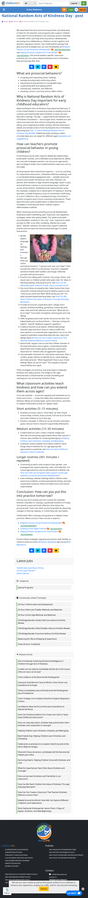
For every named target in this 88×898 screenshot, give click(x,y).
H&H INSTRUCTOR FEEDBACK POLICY (62, 852)
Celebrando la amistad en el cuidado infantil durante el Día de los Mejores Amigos (43, 745)
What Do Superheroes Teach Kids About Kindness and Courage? (41, 769)
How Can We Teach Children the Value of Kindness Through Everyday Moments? (44, 299)
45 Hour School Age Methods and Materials (37, 615)
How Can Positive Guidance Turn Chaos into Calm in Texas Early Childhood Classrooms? (43, 716)
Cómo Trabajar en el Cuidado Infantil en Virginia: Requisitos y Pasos (43, 700)
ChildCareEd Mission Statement (17, 861)
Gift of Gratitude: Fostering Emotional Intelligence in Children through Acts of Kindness (40, 662)
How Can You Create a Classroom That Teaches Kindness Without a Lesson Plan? (42, 793)
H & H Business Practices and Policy (19, 858)
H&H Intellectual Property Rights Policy (21, 874)
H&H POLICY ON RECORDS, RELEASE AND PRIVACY (66, 855)
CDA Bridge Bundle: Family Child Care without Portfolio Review (41, 621)
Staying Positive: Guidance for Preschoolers (39, 52)
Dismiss (44, 889)
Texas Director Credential (29, 644)
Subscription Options (13, 852)
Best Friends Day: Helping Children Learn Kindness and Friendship (41, 737)
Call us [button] (7, 893)
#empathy (52, 542)
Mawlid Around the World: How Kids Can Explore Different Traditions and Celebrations (43, 801)
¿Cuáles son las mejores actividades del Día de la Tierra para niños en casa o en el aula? (44, 670)
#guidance (21, 544)
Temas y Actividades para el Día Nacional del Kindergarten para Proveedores (43, 691)
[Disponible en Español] (52, 49)
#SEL (69, 542)
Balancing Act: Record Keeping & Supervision (37, 639)
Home (6, 22)
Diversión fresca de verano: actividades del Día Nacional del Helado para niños (43, 753)
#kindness (42, 542)
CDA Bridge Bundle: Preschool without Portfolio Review (42, 633)
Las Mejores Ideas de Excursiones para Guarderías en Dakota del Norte (41, 708)
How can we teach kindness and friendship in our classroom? (39, 777)
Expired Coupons (11, 866)
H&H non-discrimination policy (17, 880)
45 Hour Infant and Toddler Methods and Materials (40, 609)
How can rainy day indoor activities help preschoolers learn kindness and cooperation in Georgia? (43, 724)
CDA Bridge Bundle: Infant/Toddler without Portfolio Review (44, 628)
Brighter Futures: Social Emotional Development (41, 523)
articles (15, 22)
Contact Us (53, 877)
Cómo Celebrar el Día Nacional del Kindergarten (38, 677)
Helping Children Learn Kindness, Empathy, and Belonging (43, 730)
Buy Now (62, 50)
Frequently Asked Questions (16, 855)
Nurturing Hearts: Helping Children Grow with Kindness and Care (44, 761)
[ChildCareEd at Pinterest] (83, 889)
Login (71, 10)
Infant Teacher (23, 573)
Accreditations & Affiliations (16, 849)
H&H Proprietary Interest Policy (17, 877)
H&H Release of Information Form (62, 849)
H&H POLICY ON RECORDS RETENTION (62, 858)
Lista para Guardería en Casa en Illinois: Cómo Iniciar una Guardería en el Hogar (42, 683)
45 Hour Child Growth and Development (35, 604)
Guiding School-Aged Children (33, 528)
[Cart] (64, 9)
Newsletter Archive (13, 863)
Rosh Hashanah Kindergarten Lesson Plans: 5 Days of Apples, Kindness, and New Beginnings (41, 809)
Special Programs (25, 587)
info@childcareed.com (59, 874)
